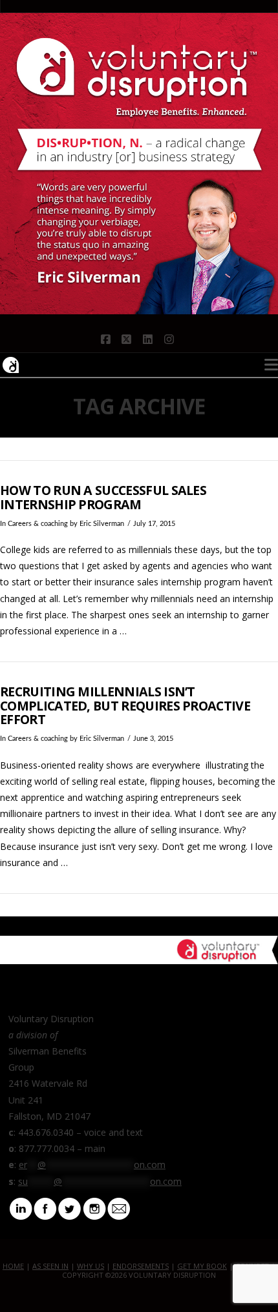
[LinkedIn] (20, 1207)
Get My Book (202, 1266)
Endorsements (140, 1266)
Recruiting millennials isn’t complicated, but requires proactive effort (125, 705)
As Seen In (50, 1266)
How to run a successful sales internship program (103, 497)
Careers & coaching (38, 524)
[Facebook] (45, 1207)
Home (13, 1266)
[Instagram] (94, 1207)
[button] (271, 364)
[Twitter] (70, 1207)
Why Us (90, 1266)
